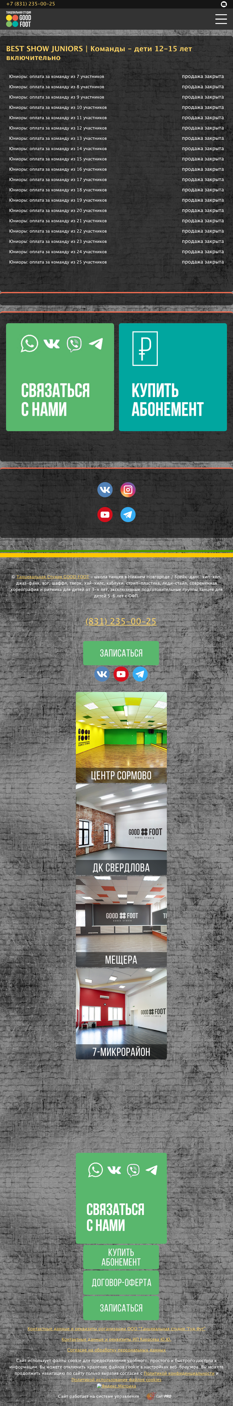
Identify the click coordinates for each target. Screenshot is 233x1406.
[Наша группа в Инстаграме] (128, 496)
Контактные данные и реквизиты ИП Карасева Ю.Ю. (116, 1339)
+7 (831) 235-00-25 (30, 4)
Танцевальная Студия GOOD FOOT (52, 577)
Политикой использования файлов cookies (117, 1380)
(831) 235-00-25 (121, 622)
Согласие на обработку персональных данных (116, 1350)
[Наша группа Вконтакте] (105, 496)
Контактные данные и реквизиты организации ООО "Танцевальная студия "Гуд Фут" (116, 1329)
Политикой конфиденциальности (179, 1373)
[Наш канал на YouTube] (105, 520)
